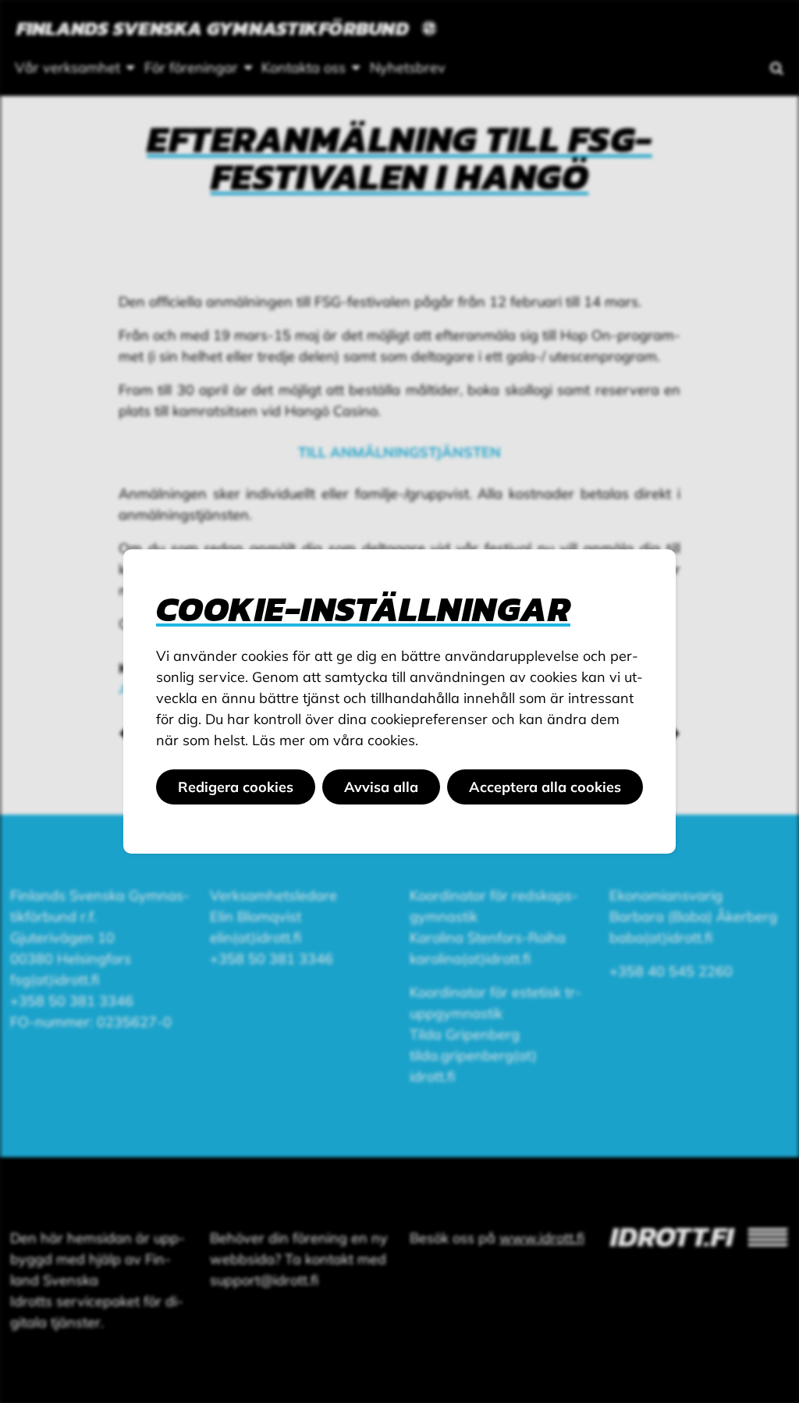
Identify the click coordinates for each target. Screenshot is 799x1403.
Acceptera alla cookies (545, 787)
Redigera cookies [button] (235, 787)
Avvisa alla (381, 787)
